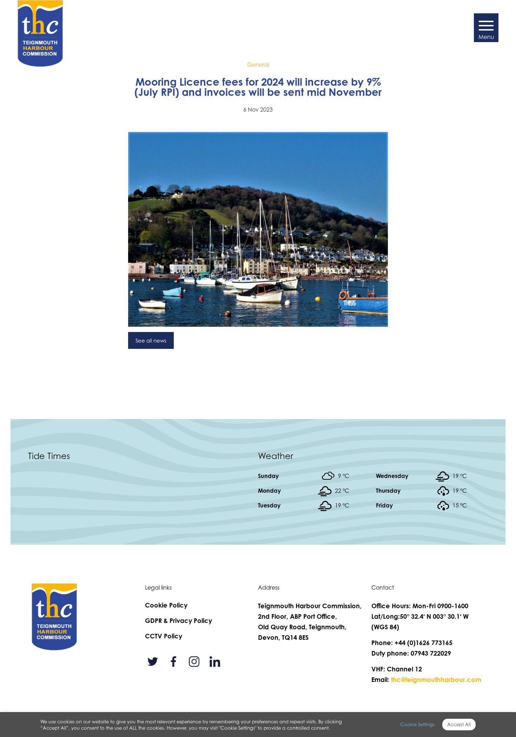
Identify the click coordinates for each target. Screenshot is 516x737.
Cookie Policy (166, 605)
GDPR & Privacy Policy (178, 620)
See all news (150, 340)
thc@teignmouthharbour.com (436, 679)
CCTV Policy (163, 636)
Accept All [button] (459, 724)
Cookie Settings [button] (417, 724)
